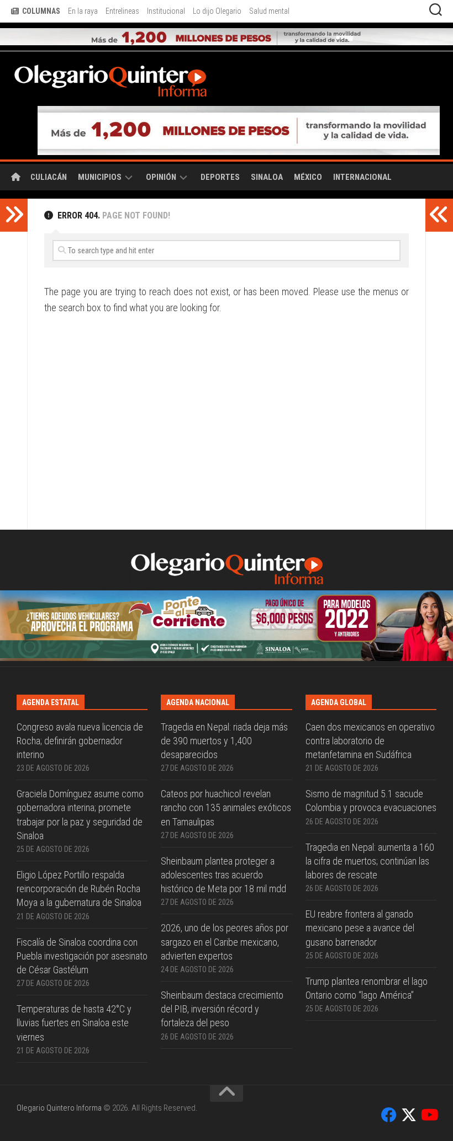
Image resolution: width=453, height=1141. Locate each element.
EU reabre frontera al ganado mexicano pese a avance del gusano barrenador (359, 927)
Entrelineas (122, 11)
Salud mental (269, 11)
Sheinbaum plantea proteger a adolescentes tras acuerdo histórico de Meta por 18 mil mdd (223, 874)
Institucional (166, 11)
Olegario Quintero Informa (59, 1108)
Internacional (362, 177)
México (308, 177)
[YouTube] (428, 1115)
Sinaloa (267, 177)
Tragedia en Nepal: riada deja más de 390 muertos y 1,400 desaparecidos (224, 740)
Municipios (100, 177)
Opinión (161, 177)
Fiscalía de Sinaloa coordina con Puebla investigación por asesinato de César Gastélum (82, 955)
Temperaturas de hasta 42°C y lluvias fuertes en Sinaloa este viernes (74, 1022)
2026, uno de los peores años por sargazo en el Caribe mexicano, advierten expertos (224, 941)
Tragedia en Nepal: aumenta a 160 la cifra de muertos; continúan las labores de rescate (369, 861)
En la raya (83, 11)
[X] (409, 1115)
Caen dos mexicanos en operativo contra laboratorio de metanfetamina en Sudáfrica (370, 740)
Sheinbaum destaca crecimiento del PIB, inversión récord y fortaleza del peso (222, 1008)
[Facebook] (389, 1115)
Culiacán (48, 177)
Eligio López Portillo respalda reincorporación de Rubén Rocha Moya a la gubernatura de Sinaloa (79, 888)
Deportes (220, 177)
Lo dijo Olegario (217, 11)
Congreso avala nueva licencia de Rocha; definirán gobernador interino (80, 740)
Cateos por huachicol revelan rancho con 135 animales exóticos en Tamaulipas (226, 807)
